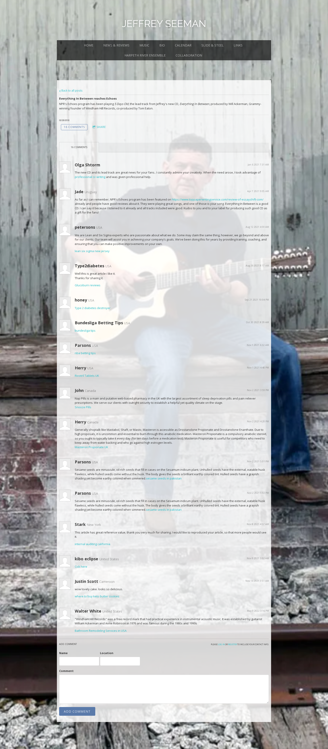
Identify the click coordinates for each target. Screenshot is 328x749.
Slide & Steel (212, 45)
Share (101, 127)
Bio (162, 45)
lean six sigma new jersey (92, 251)
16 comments (74, 127)
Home (88, 45)
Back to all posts (72, 90)
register (232, 644)
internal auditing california (92, 544)
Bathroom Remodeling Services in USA (101, 631)
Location (106, 653)
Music (144, 45)
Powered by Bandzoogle (164, 743)
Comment (66, 671)
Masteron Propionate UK (91, 447)
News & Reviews (116, 45)
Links (238, 45)
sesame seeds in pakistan (164, 478)
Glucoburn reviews (87, 285)
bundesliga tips (85, 330)
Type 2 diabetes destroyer (92, 308)
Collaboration (189, 55)
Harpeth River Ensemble (145, 55)
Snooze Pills (83, 407)
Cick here (81, 567)
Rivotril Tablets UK (87, 376)
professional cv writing (90, 177)
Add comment (77, 711)
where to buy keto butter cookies (97, 596)
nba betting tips (85, 353)
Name (63, 653)
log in (221, 644)
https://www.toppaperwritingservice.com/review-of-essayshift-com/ (218, 199)
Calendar (183, 45)
